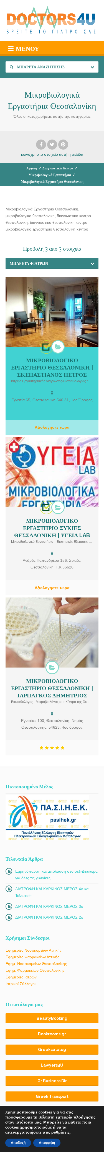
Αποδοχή (18, 1143)
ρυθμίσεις (60, 1132)
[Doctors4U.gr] (52, 21)
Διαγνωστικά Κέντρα (57, 168)
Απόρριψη (47, 1143)
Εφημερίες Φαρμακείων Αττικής (32, 957)
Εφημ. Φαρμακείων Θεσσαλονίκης (35, 970)
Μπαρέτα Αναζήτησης (40, 67)
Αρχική (31, 168)
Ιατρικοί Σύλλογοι (20, 983)
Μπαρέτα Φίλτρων (29, 263)
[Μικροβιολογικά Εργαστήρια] (58, 347)
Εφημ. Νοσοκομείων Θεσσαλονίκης (36, 963)
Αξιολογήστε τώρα (52, 427)
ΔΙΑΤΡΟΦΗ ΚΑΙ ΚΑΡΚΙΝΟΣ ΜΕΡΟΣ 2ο (49, 917)
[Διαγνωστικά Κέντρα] (46, 347)
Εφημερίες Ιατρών (21, 977)
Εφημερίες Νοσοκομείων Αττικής (34, 950)
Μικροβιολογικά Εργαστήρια (50, 175)
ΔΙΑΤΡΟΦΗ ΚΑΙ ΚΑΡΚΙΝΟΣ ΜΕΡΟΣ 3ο (49, 906)
